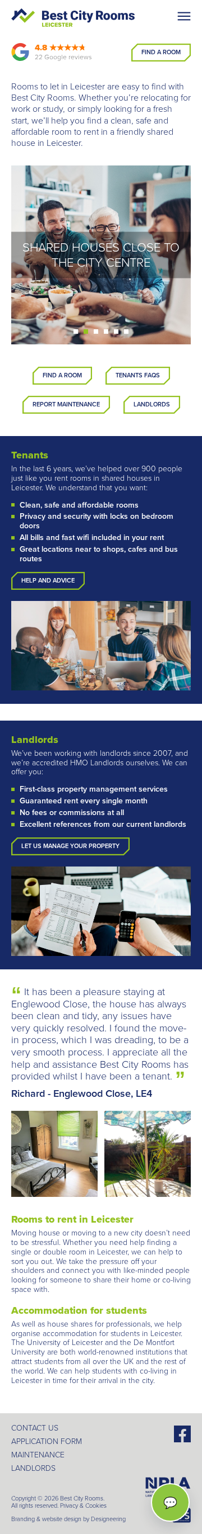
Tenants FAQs (138, 375)
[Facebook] (182, 1432)
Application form (46, 1441)
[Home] (73, 17)
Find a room (62, 375)
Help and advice (48, 580)
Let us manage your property (70, 846)
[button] (76, 331)
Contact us (34, 1428)
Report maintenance (66, 404)
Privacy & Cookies (83, 1505)
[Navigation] (184, 16)
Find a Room (161, 52)
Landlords (152, 404)
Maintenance (38, 1455)
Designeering (108, 1519)
